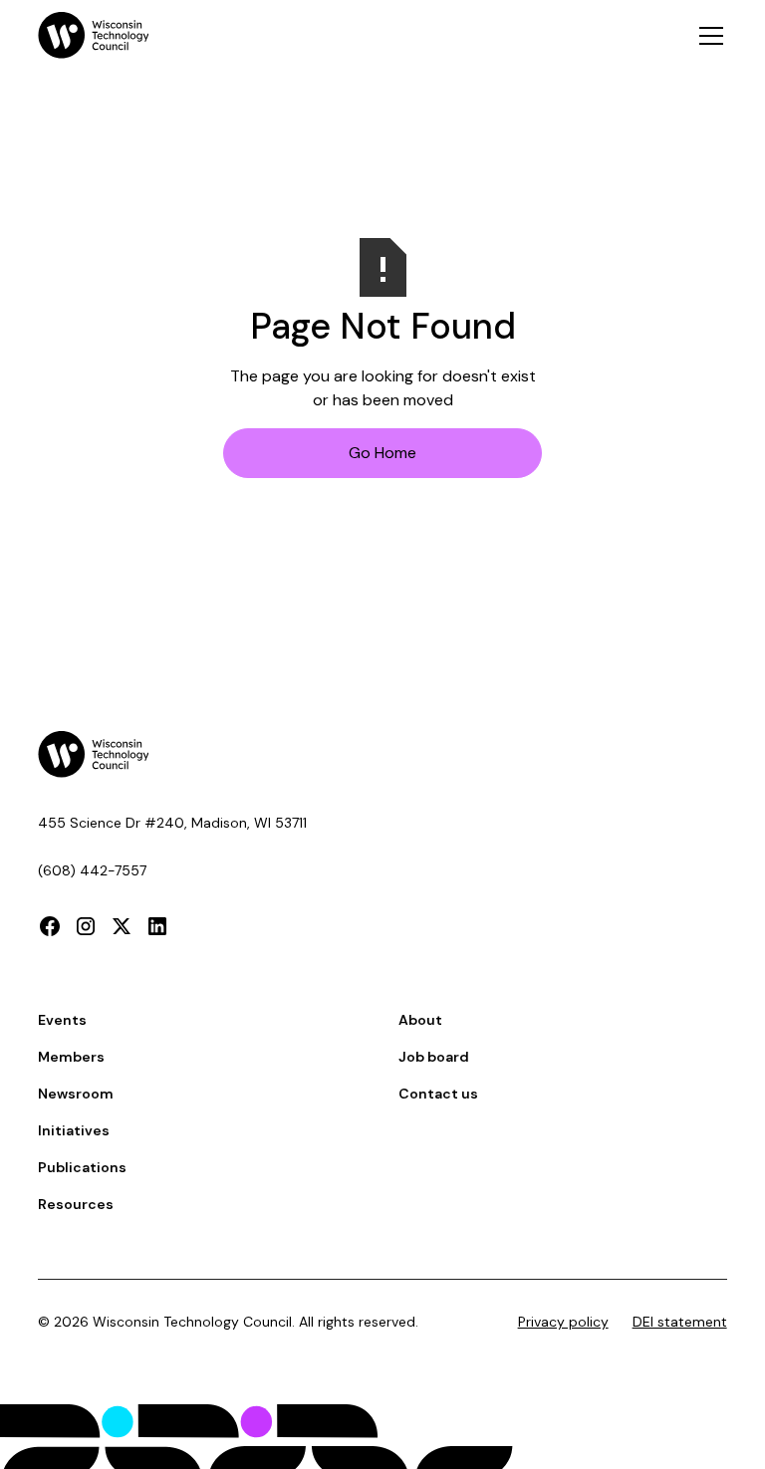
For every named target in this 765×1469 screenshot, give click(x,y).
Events (62, 1020)
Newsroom (76, 1093)
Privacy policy (563, 1322)
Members (71, 1057)
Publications (82, 1167)
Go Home (382, 452)
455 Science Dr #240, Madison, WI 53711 (172, 823)
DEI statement (680, 1322)
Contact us (438, 1093)
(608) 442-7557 (92, 870)
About (420, 1020)
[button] (707, 36)
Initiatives (74, 1130)
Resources (76, 1204)
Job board (433, 1057)
